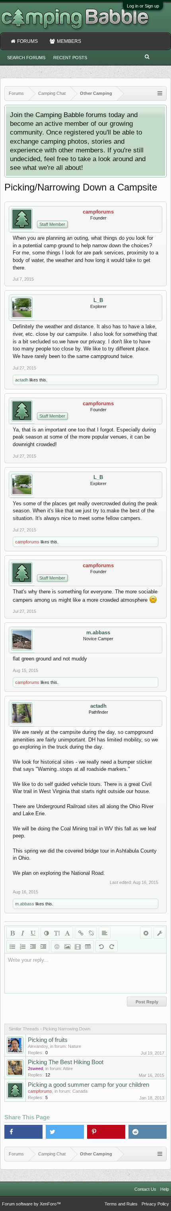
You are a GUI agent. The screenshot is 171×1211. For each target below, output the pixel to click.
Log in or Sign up (143, 6)
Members (69, 41)
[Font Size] (57, 933)
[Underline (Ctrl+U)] (33, 933)
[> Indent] (43, 946)
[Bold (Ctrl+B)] (12, 933)
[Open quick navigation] (160, 93)
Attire (68, 1068)
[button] (23, 1132)
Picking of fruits (48, 1040)
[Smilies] (57, 946)
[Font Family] (67, 933)
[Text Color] (46, 933)
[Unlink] (91, 933)
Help (164, 1189)
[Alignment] (104, 933)
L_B (98, 300)
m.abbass (98, 632)
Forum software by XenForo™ (31, 1203)
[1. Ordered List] (22, 946)
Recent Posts (70, 57)
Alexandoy (38, 1046)
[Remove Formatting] (146, 933)
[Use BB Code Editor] (159, 933)
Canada (79, 1091)
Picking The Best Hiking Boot (65, 1062)
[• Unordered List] (12, 946)
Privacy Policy (155, 1203)
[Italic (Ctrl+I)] (22, 933)
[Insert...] (88, 946)
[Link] (81, 933)
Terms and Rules (121, 1203)
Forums (27, 41)
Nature (74, 1046)
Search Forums (26, 57)
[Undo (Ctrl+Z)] (101, 946)
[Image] (67, 946)
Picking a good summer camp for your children (88, 1085)
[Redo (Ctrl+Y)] (112, 946)
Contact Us (145, 1189)
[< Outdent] (33, 946)
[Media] (77, 946)
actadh (21, 379)
